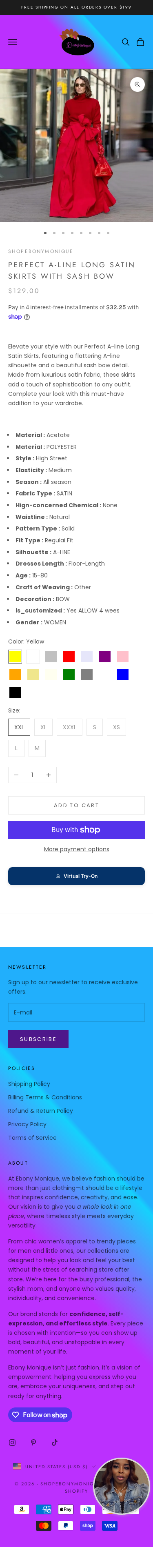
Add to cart (76, 805)
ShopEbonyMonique (41, 251)
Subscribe (38, 1039)
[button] (76, 876)
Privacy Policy (27, 1124)
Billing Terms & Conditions (45, 1097)
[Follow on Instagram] (12, 1442)
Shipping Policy (29, 1084)
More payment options (76, 849)
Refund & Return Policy (40, 1111)
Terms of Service (32, 1138)
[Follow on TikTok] (55, 1442)
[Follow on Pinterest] (33, 1442)
